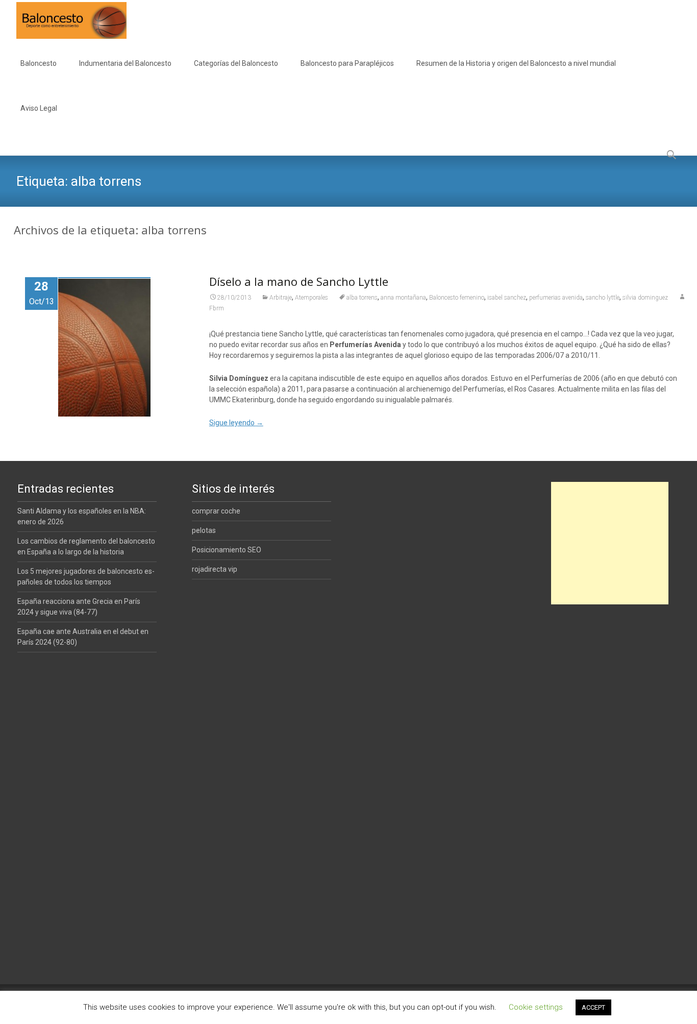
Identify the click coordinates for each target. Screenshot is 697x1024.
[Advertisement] (609, 543)
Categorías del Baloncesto (236, 63)
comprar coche (216, 511)
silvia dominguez (645, 297)
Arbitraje (280, 297)
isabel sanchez (506, 297)
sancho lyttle (602, 297)
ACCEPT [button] (593, 1007)
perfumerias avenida (556, 297)
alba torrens (362, 297)
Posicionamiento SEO (226, 550)
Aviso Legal (38, 108)
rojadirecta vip (214, 569)
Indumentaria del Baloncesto (125, 63)
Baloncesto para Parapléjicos (347, 63)
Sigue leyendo (236, 423)
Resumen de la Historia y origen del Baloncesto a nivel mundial (516, 63)
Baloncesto (38, 63)
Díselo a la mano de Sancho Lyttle (298, 281)
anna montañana (403, 297)
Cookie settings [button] (536, 1007)
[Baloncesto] (63, 20)
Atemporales (311, 297)
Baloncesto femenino (456, 297)
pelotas (204, 530)
